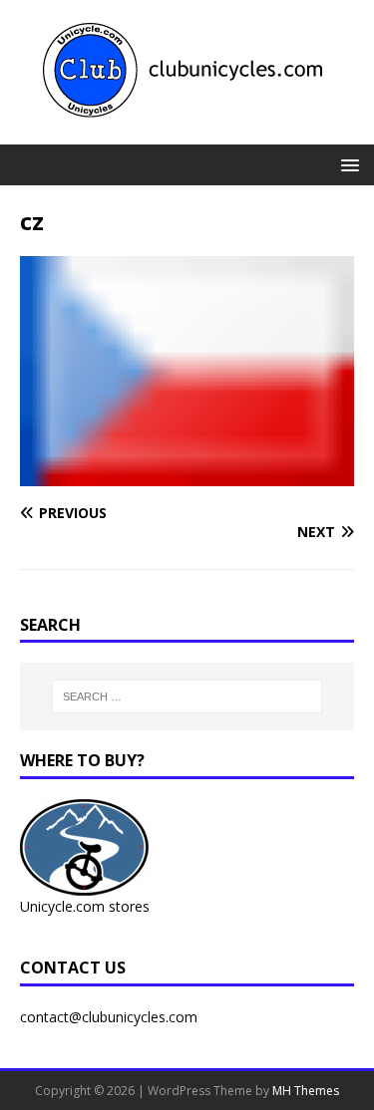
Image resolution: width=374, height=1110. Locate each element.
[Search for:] (187, 696)
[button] (346, 163)
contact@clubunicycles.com (108, 1016)
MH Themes (305, 1090)
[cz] (187, 473)
